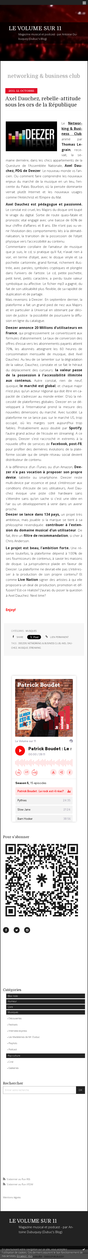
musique (23, 647)
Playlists (13, 1043)
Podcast (13, 1049)
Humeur (12, 1001)
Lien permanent (59, 637)
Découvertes (15, 1018)
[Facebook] (6, 930)
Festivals (13, 1024)
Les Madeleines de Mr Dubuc (24, 1037)
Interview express (18, 1030)
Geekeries (14, 1068)
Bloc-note (13, 995)
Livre (10, 1006)
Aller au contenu (12, 3)
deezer (22, 643)
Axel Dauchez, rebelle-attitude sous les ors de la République (43, 102)
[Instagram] (27, 930)
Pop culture (14, 1055)
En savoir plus (24, 1256)
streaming (35, 647)
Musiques (13, 1012)
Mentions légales (12, 1197)
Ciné (11, 1061)
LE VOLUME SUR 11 (35, 28)
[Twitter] (17, 930)
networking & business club (44, 643)
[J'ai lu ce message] (83, 1249)
